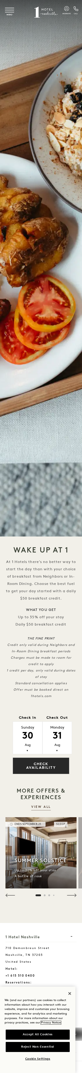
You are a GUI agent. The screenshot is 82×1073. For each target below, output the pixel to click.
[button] (10, 895)
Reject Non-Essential (37, 1046)
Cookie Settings (37, 1058)
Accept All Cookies (38, 1034)
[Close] (70, 993)
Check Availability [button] (41, 766)
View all (41, 807)
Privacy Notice (51, 1022)
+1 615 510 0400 (20, 975)
